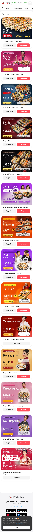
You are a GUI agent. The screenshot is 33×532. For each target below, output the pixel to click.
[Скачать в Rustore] (22, 514)
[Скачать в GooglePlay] (22, 510)
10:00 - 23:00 (16, 504)
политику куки (20, 523)
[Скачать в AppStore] (11, 510)
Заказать (23, 45)
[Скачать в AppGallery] (11, 514)
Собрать (23, 211)
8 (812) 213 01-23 (16, 506)
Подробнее (9, 45)
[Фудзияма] (3, 3)
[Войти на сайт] (30, 3)
